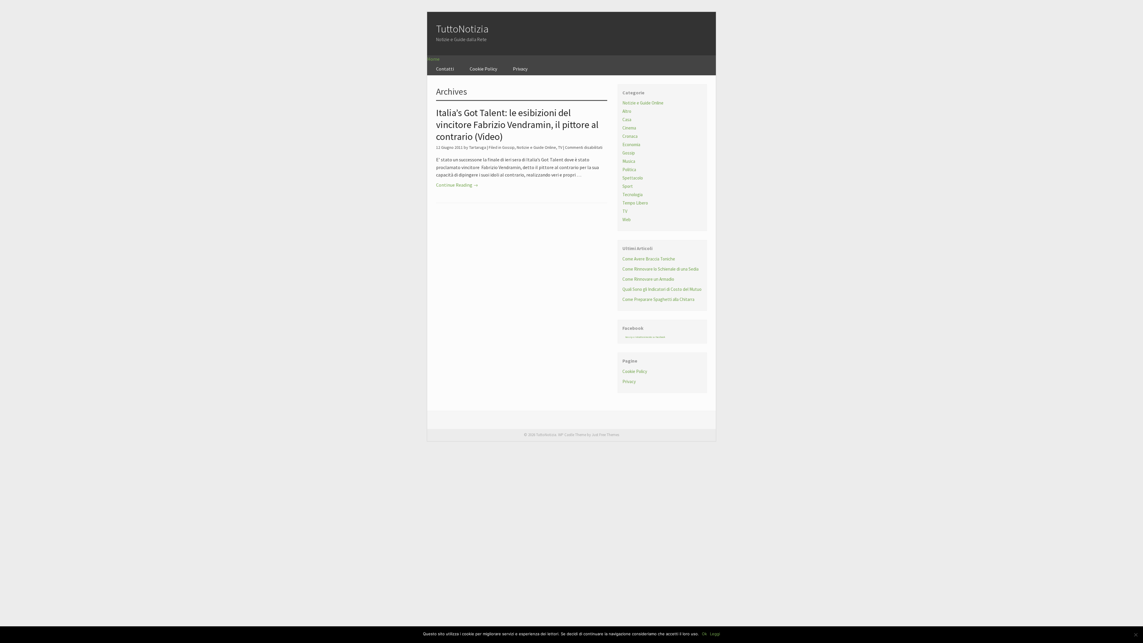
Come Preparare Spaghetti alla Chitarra (658, 299)
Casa (626, 119)
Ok (704, 633)
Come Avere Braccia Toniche (648, 259)
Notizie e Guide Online (536, 147)
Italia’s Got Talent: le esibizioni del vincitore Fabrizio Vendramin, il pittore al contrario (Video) (517, 125)
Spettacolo (632, 178)
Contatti (445, 69)
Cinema (629, 128)
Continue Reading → (457, 185)
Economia (631, 144)
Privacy (520, 69)
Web (626, 219)
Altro (626, 111)
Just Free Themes (605, 434)
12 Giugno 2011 (449, 147)
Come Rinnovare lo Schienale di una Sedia (660, 269)
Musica (628, 161)
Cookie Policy (483, 69)
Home (433, 59)
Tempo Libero (635, 203)
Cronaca (630, 136)
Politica (629, 169)
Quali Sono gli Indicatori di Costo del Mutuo (662, 289)
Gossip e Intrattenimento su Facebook (645, 336)
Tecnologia (632, 194)
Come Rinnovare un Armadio (648, 279)
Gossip (508, 147)
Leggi (715, 633)
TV (560, 147)
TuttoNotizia (462, 28)
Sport (627, 186)
